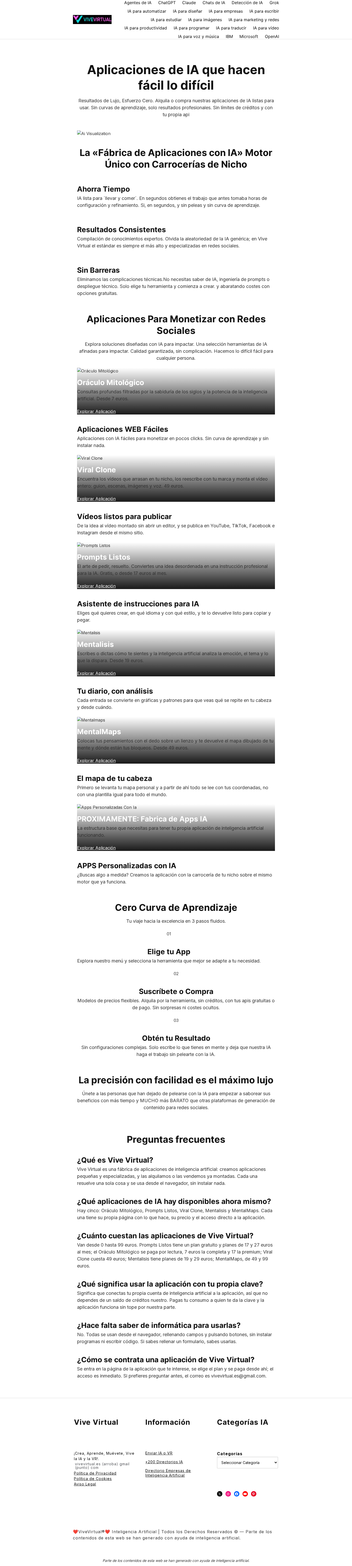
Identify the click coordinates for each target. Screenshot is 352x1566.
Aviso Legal (85, 1484)
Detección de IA (247, 2)
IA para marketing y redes (254, 19)
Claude (189, 2)
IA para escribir (264, 11)
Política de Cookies (93, 1478)
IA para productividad (145, 27)
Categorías (229, 1453)
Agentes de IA (138, 2)
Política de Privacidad (95, 1473)
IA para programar (191, 27)
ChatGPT (167, 2)
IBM (229, 36)
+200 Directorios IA (164, 1462)
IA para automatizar (147, 11)
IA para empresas (226, 11)
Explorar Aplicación (96, 847)
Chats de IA (214, 2)
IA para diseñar (187, 11)
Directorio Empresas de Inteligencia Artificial (168, 1472)
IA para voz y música (198, 36)
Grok (274, 2)
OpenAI (272, 36)
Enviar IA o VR (159, 1453)
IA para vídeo (266, 27)
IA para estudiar (166, 19)
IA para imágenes (205, 19)
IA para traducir (231, 27)
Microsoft (248, 36)
